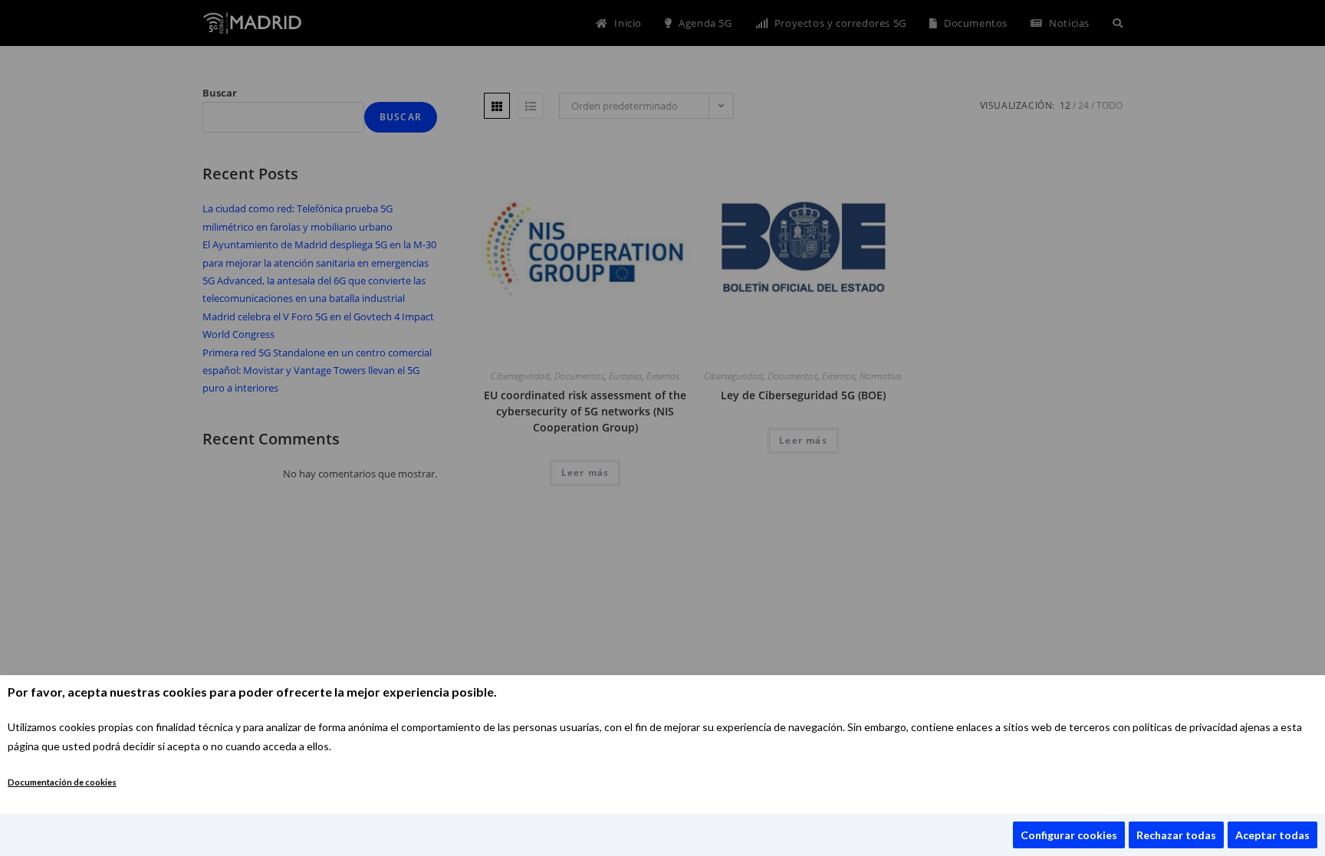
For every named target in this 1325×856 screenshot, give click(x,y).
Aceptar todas (1272, 834)
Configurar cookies (1069, 834)
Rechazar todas (1176, 834)
